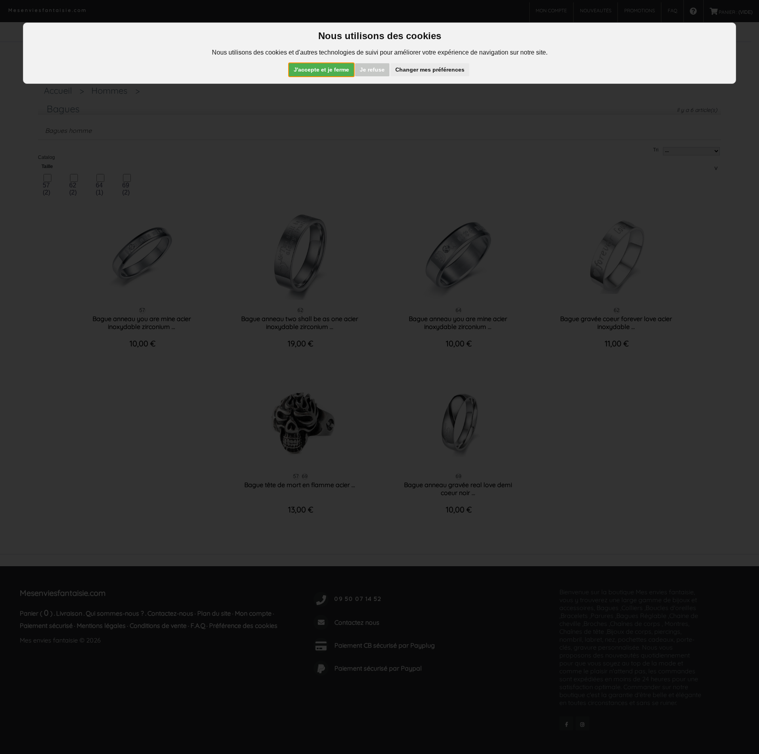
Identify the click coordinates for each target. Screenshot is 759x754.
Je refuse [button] (372, 69)
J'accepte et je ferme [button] (321, 69)
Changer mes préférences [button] (429, 69)
